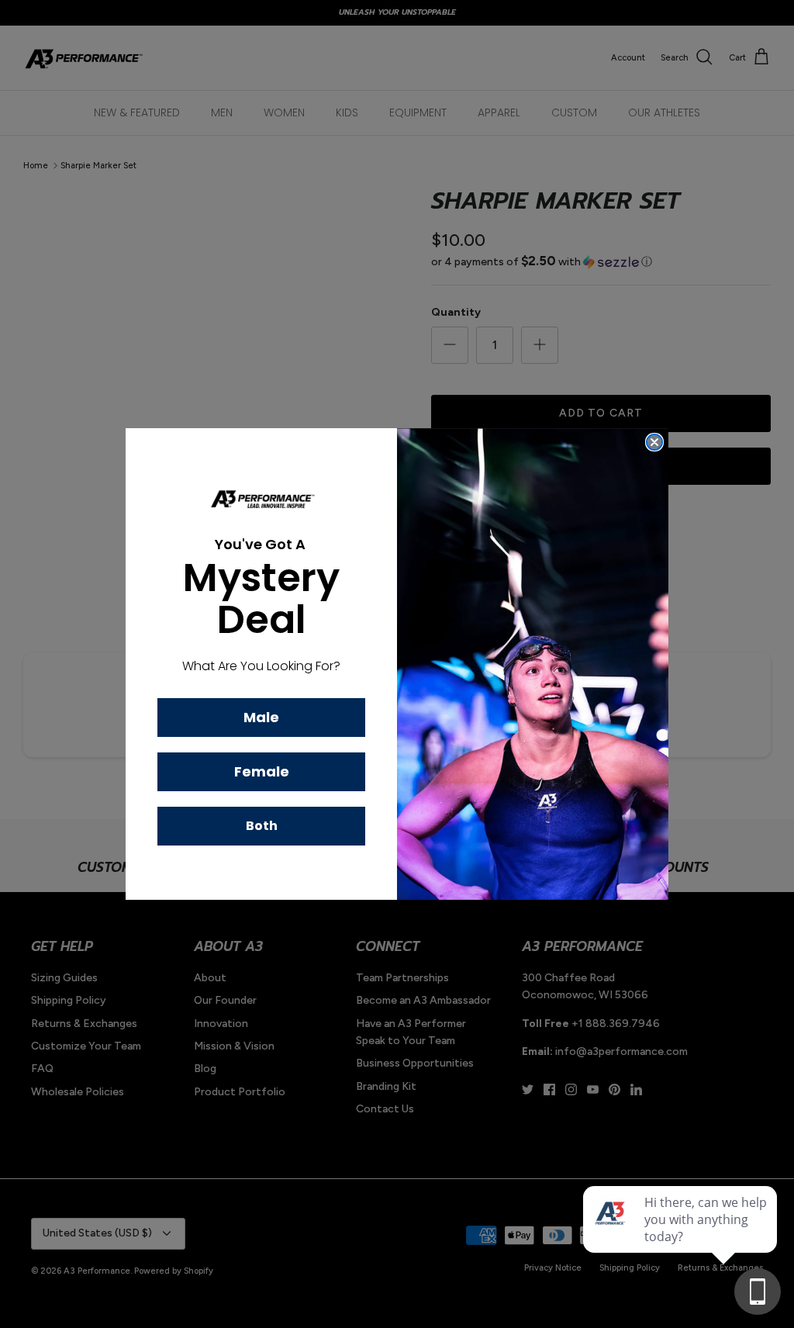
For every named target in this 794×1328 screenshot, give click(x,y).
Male (261, 717)
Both (262, 826)
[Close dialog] (654, 442)
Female (261, 771)
